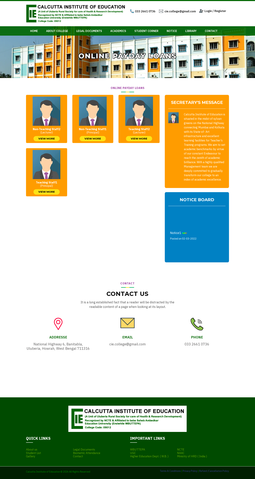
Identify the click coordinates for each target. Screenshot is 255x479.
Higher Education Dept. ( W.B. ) (149, 456)
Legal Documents (89, 31)
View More (46, 138)
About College (57, 31)
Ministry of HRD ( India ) (192, 456)
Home (34, 31)
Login (208, 11)
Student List (33, 453)
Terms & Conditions (170, 471)
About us (31, 449)
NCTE (180, 449)
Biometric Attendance (86, 453)
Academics (118, 31)
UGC (133, 453)
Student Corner (146, 31)
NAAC (180, 453)
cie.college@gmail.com (180, 11)
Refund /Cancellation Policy (214, 471)
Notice (172, 31)
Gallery (30, 456)
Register (220, 11)
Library (191, 31)
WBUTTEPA (137, 449)
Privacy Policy (190, 471)
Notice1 (183, 233)
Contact (211, 31)
